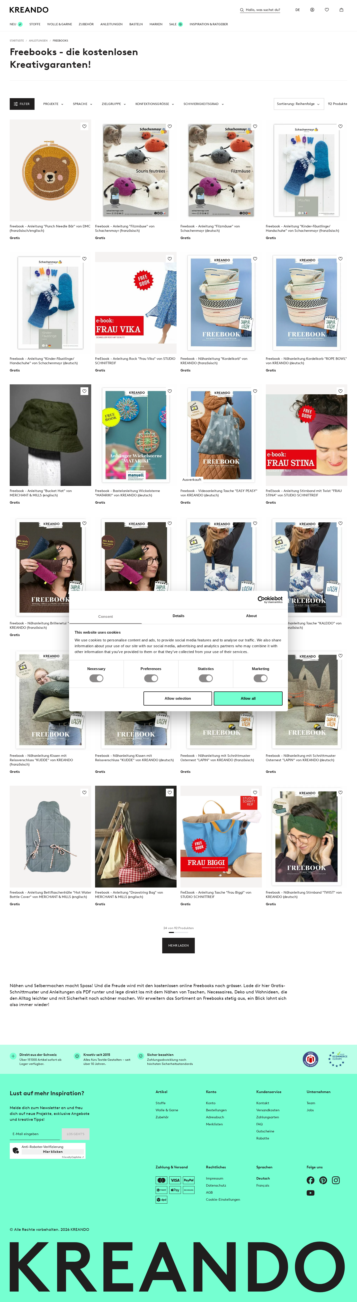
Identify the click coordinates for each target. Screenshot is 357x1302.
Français (262, 1185)
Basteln (136, 24)
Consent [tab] (105, 616)
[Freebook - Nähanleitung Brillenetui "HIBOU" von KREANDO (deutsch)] (136, 567)
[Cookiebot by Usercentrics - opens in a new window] (261, 600)
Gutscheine (265, 1131)
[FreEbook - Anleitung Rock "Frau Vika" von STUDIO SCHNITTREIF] (136, 303)
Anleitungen (111, 24)
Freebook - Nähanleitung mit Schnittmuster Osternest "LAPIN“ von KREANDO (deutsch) (301, 758)
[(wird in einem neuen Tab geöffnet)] (310, 1059)
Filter (24, 104)
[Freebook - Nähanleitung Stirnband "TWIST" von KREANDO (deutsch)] (306, 837)
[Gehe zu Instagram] (336, 1180)
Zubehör (86, 24)
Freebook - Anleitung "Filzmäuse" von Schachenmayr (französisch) (124, 228)
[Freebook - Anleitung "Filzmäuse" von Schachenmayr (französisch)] (136, 170)
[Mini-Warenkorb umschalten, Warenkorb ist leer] (341, 10)
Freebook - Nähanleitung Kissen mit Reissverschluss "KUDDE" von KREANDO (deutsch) (134, 758)
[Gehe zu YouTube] (310, 1193)
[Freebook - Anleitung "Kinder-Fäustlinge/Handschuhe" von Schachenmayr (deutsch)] (50, 303)
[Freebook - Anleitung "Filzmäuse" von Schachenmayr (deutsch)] (221, 170)
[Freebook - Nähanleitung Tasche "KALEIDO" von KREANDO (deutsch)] (221, 567)
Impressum (214, 1178)
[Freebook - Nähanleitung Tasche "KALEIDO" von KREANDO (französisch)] (306, 567)
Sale (173, 24)
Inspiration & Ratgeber (209, 24)
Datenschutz (216, 1185)
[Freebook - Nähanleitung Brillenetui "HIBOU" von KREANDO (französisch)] (50, 567)
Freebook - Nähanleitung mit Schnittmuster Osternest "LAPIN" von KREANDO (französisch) (217, 758)
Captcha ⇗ (73, 1157)
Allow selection (178, 698)
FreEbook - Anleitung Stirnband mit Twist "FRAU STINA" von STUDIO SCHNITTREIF (304, 493)
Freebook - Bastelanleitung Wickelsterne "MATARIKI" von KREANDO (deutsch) (127, 493)
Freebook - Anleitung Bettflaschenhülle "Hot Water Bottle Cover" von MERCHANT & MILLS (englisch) (50, 894)
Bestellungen (216, 1110)
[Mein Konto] (312, 10)
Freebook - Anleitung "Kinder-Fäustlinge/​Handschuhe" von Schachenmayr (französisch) (302, 228)
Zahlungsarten (267, 1117)
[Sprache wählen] (297, 10)
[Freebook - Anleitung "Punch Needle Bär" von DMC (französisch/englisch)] (50, 170)
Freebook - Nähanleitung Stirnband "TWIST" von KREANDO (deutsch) (304, 894)
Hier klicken (53, 1152)
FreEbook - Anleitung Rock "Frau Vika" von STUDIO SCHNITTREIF (135, 361)
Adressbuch (215, 1117)
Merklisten (214, 1124)
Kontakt (262, 1103)
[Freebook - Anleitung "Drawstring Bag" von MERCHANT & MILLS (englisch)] (136, 837)
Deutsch (263, 1178)
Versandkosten (267, 1110)
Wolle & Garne (59, 24)
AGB (209, 1192)
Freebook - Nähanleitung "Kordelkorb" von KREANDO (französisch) (213, 361)
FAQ (259, 1124)
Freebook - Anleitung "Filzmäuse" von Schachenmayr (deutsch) (210, 228)
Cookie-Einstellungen (223, 1200)
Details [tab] (179, 615)
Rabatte (262, 1138)
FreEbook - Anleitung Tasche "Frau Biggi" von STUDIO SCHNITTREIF (215, 894)
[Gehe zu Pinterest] (323, 1180)
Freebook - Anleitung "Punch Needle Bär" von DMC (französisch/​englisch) (50, 228)
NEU (13, 24)
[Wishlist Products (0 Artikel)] (327, 10)
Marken (156, 24)
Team (311, 1103)
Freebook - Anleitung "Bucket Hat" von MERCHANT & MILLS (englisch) (41, 493)
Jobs (310, 1110)
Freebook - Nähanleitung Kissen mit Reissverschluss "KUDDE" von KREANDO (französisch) (41, 760)
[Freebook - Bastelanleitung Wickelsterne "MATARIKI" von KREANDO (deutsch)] (136, 435)
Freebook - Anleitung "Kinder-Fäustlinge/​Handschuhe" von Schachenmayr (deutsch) (44, 361)
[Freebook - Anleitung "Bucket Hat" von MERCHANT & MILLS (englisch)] (50, 435)
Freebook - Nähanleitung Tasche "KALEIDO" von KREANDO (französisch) (303, 625)
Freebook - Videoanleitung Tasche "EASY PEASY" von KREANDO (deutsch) (218, 493)
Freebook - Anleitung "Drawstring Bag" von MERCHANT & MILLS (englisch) (129, 894)
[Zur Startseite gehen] (29, 10)
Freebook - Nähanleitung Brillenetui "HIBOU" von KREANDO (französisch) (49, 625)
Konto (210, 1103)
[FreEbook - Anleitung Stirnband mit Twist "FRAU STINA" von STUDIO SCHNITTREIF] (306, 435)
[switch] (151, 678)
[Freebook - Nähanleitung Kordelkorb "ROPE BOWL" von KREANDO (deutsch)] (306, 303)
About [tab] (251, 615)
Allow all (248, 698)
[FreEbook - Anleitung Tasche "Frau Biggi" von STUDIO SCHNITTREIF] (221, 837)
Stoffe (34, 24)
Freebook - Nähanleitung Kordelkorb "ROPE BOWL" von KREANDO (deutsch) (306, 361)
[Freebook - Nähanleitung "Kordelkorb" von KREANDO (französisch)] (221, 303)
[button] (53, 104)
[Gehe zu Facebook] (310, 1180)
